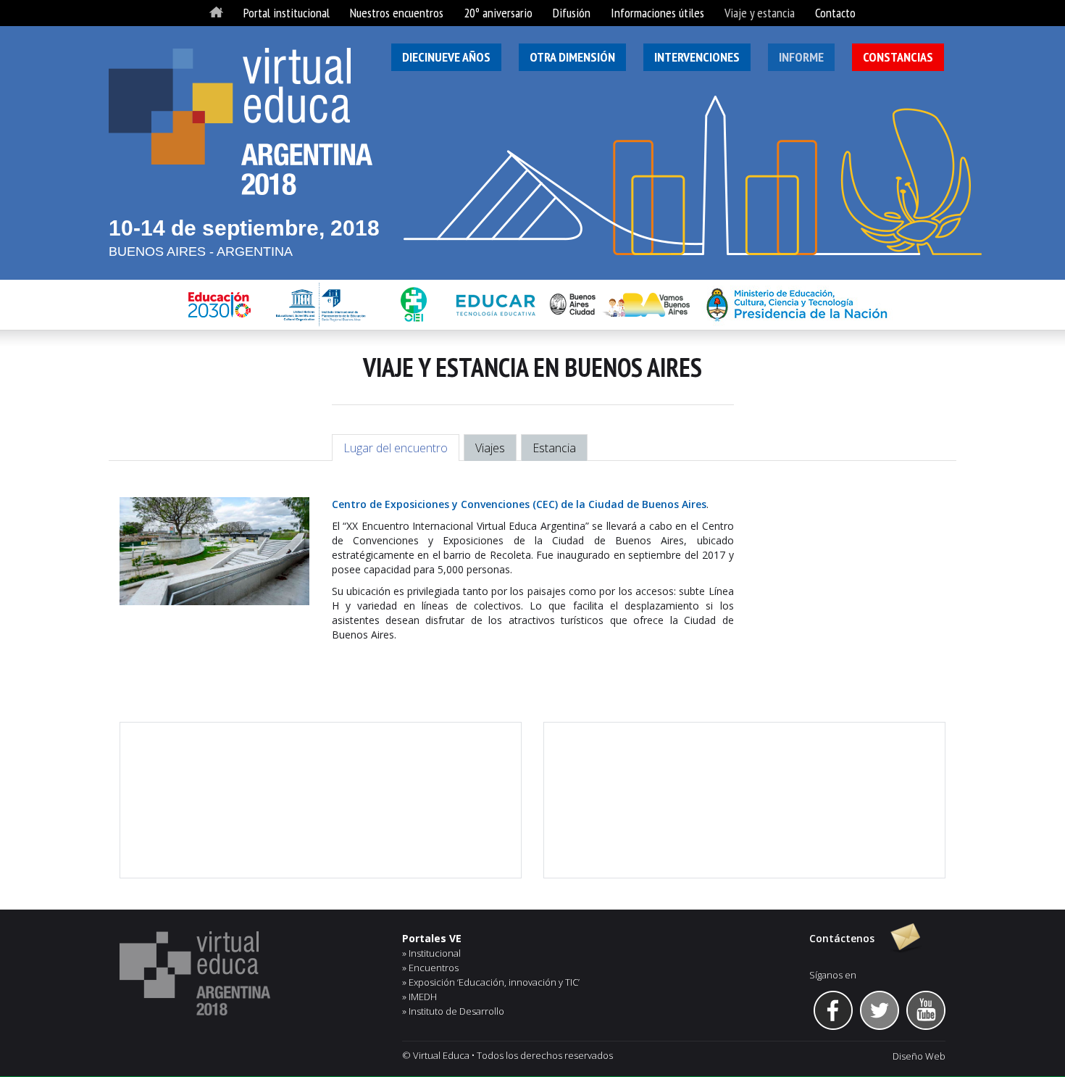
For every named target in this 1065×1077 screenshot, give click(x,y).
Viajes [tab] (490, 448)
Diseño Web (919, 1056)
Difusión (571, 12)
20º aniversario (498, 12)
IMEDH (423, 996)
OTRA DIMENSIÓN (572, 57)
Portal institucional (286, 12)
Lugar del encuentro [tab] (395, 448)
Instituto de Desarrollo (456, 1011)
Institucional (435, 953)
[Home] (216, 13)
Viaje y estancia (759, 12)
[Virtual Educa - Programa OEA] (250, 973)
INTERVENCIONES (697, 57)
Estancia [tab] (554, 448)
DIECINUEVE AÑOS (446, 57)
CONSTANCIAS (898, 57)
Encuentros (434, 967)
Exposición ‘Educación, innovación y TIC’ (494, 982)
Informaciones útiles (657, 12)
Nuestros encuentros (396, 12)
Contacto (835, 12)
